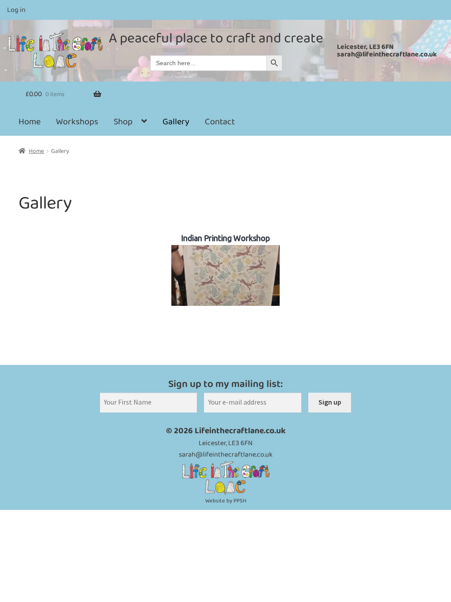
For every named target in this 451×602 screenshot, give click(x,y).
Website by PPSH (225, 500)
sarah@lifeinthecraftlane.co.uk (387, 54)
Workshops (77, 122)
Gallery (176, 122)
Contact (220, 122)
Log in (16, 9)
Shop (123, 122)
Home (29, 122)
